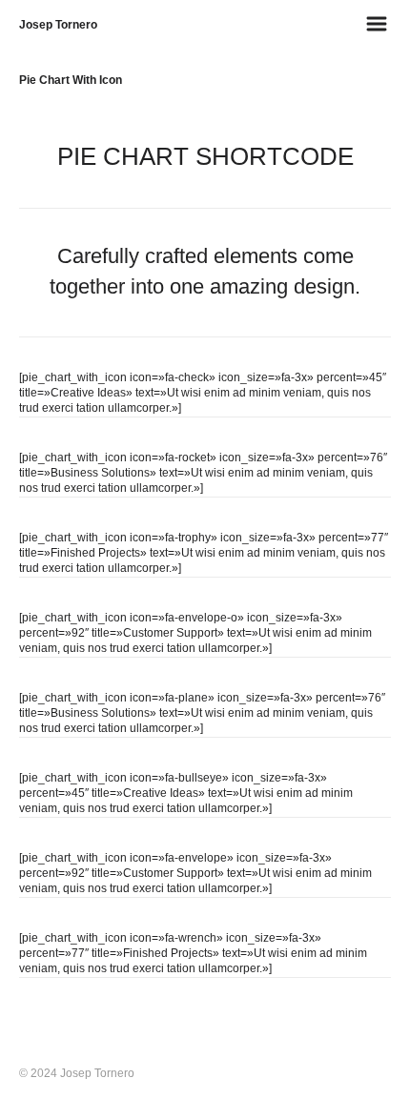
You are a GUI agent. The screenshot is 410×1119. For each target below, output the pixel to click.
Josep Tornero (58, 24)
